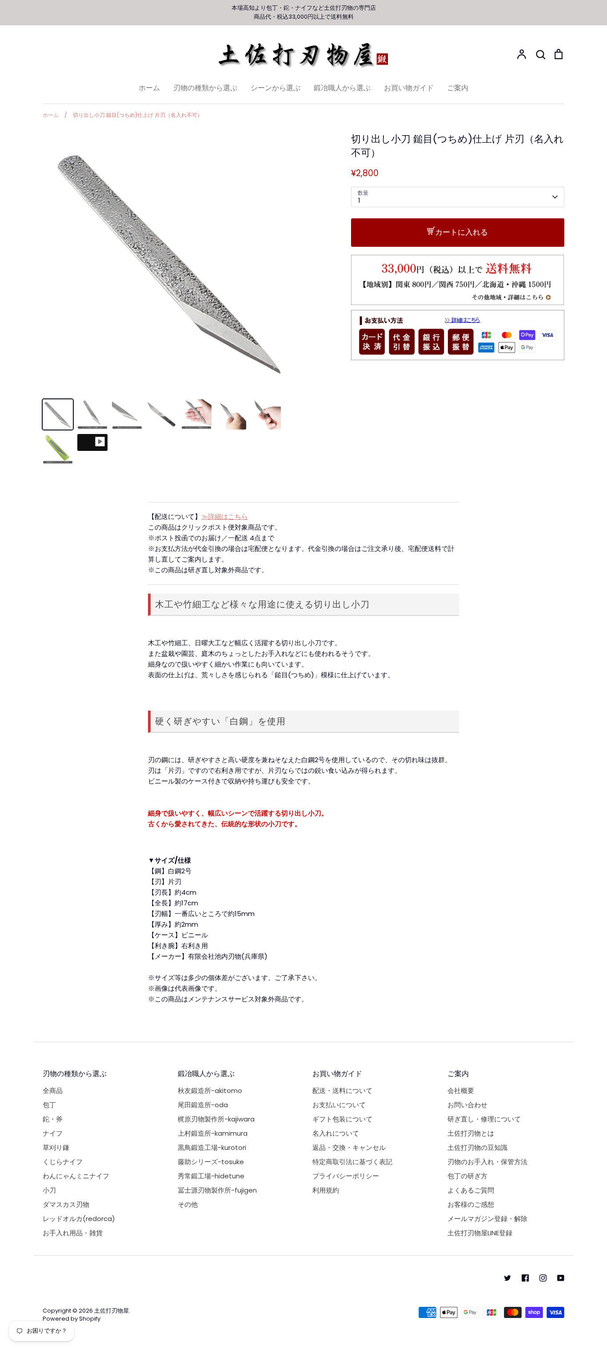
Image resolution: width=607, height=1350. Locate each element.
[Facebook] (525, 1278)
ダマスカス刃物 (66, 1204)
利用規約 (325, 1190)
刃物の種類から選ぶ (205, 88)
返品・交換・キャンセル (349, 1147)
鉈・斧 (53, 1119)
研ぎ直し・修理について (484, 1119)
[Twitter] (507, 1278)
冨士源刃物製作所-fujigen (217, 1190)
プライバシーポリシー (345, 1176)
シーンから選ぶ (275, 88)
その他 (188, 1204)
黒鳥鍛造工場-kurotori (212, 1147)
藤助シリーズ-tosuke (211, 1161)
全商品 (53, 1090)
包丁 (272, 8)
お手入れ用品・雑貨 (73, 1233)
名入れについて (335, 1133)
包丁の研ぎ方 (467, 1176)
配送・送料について (342, 1090)
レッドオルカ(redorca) (79, 1218)
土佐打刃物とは (470, 1133)
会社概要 (460, 1090)
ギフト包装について (342, 1119)
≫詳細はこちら (224, 516)
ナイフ (303, 8)
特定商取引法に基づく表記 (352, 1161)
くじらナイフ (63, 1161)
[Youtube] (561, 1278)
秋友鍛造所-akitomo (210, 1090)
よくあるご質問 (470, 1190)
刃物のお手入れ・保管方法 (487, 1161)
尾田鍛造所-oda (203, 1104)
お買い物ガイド (409, 88)
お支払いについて (339, 1104)
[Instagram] (543, 1278)
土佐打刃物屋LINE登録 (479, 1233)
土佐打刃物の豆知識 (477, 1147)
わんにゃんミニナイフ (76, 1176)
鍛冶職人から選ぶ (342, 88)
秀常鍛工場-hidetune (211, 1176)
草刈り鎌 (56, 1147)
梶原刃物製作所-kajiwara (216, 1119)
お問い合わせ (467, 1104)
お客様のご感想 (470, 1204)
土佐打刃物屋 (111, 1310)
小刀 (49, 1190)
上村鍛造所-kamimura (213, 1133)
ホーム (149, 88)
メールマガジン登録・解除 (487, 1218)
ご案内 (457, 88)
